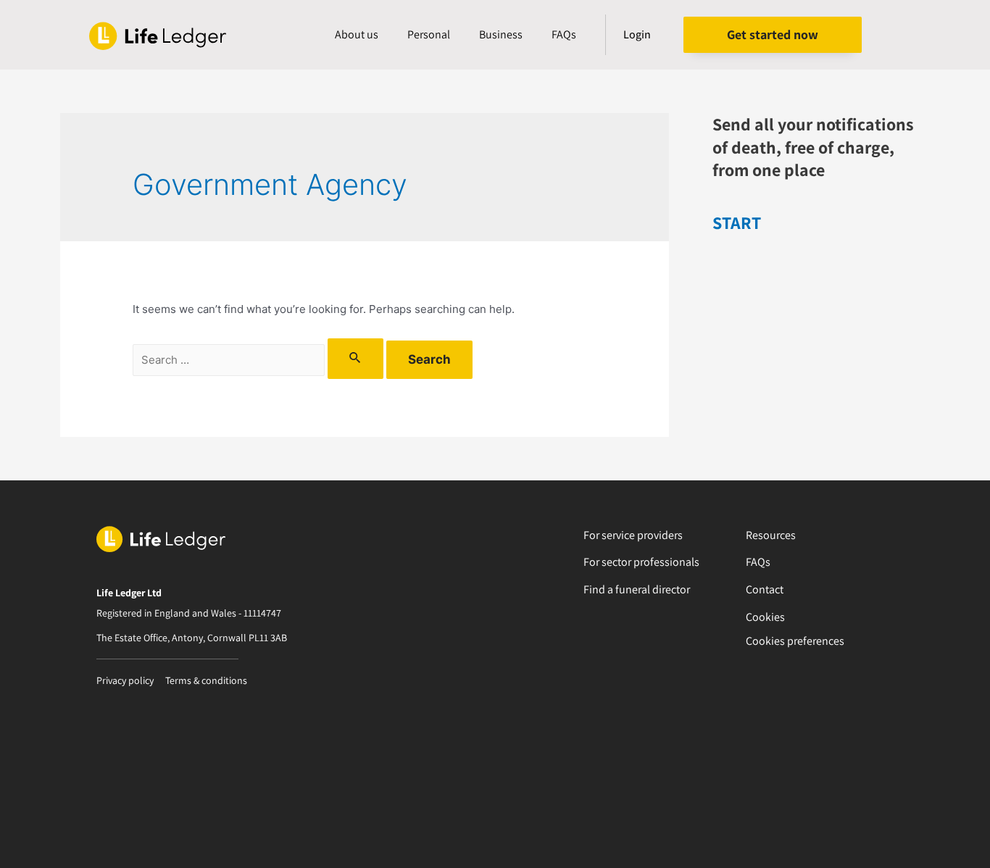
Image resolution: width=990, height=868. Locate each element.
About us (356, 34)
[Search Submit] (355, 358)
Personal (428, 34)
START (736, 222)
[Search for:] (259, 360)
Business (501, 34)
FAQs (564, 34)
